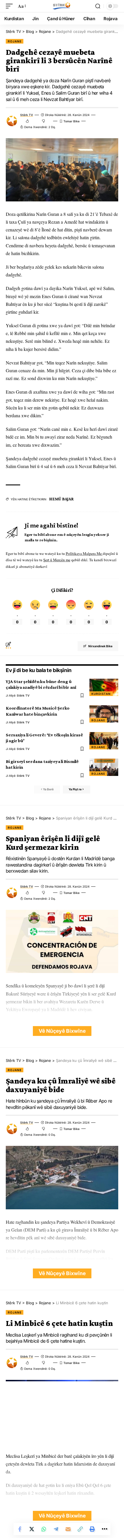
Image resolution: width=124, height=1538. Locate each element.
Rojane (14, 41)
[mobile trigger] (11, 6)
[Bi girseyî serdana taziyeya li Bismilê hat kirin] (103, 767)
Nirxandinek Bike (100, 646)
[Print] (92, 1529)
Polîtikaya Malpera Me (84, 553)
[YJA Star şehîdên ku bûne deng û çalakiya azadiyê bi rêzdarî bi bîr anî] (103, 687)
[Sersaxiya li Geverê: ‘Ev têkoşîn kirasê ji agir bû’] (103, 740)
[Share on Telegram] (56, 1529)
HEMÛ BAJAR (61, 499)
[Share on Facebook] (20, 1529)
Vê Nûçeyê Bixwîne (62, 1031)
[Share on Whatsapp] (44, 1529)
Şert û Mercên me (56, 559)
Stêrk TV (26, 115)
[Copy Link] (80, 1529)
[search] (97, 6)
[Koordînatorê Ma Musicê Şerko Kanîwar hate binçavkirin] (103, 714)
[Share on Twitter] (32, 1529)
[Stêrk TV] (62, 6)
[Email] (68, 1529)
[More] (104, 1529)
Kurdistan (101, 693)
